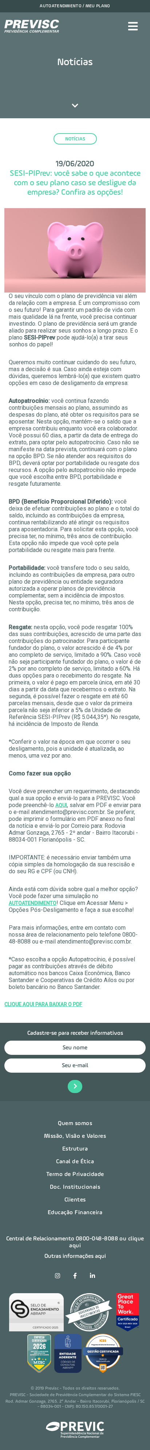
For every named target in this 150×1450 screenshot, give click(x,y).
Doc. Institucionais (75, 1187)
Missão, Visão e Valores (75, 1136)
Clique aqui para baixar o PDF (43, 1004)
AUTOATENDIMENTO (32, 903)
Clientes (75, 1200)
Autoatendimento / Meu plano (75, 6)
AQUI (61, 805)
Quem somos (75, 1124)
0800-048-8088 (97, 1239)
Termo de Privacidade (75, 1174)
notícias (75, 139)
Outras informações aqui (75, 1256)
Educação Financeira (75, 1213)
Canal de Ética (75, 1162)
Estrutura (75, 1149)
